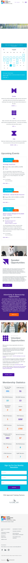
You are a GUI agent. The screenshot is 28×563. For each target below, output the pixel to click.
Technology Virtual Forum (9, 164)
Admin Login (4, 539)
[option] (14, 501)
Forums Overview (17, 531)
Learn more (5, 77)
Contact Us (14, 314)
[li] (5, 550)
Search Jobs (13, 145)
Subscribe (14, 487)
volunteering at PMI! (19, 364)
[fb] (2, 550)
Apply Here (7, 285)
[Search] (23, 2)
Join (13, 126)
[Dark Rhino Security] (10, 560)
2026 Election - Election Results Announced (13, 194)
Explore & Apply (8, 374)
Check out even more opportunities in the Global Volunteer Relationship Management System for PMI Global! (14, 367)
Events (13, 105)
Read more (5, 183)
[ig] (8, 550)
